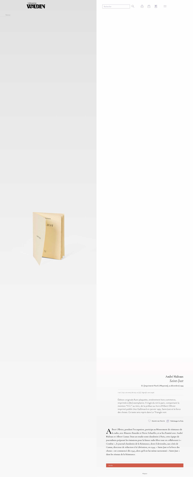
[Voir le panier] (149, 6)
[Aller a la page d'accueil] (36, 5)
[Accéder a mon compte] (142, 6)
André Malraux (174, 376)
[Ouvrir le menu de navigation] (165, 6)
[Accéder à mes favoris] (156, 6)
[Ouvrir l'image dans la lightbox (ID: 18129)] (48, 238)
